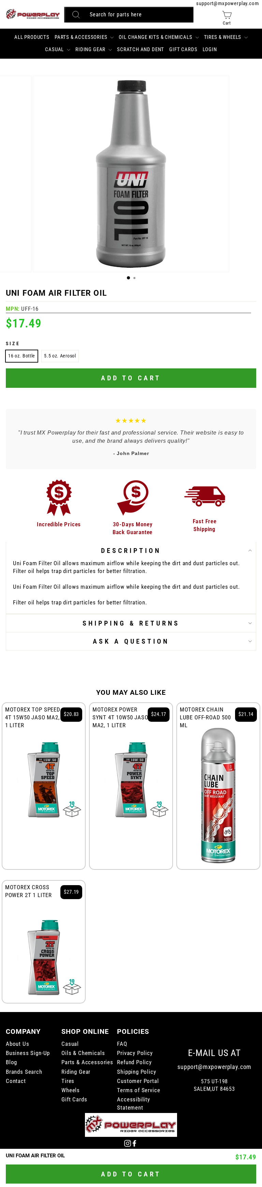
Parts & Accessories (82, 37)
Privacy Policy (135, 1053)
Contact (16, 1081)
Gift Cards (183, 49)
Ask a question (131, 641)
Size (13, 343)
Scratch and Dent (140, 49)
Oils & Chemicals (83, 1053)
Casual (55, 49)
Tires (67, 1081)
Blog (11, 1062)
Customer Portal (138, 1081)
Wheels (70, 1090)
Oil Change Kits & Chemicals (156, 37)
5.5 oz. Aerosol (60, 355)
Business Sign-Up (28, 1053)
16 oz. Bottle (21, 355)
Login (210, 49)
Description (131, 550)
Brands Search (24, 1072)
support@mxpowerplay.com (227, 3)
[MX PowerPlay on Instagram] (127, 1143)
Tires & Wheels (223, 37)
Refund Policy (134, 1062)
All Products (31, 37)
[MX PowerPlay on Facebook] (134, 1143)
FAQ (122, 1044)
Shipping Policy (136, 1072)
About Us (17, 1044)
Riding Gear (91, 49)
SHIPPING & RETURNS (131, 623)
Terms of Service (138, 1090)
